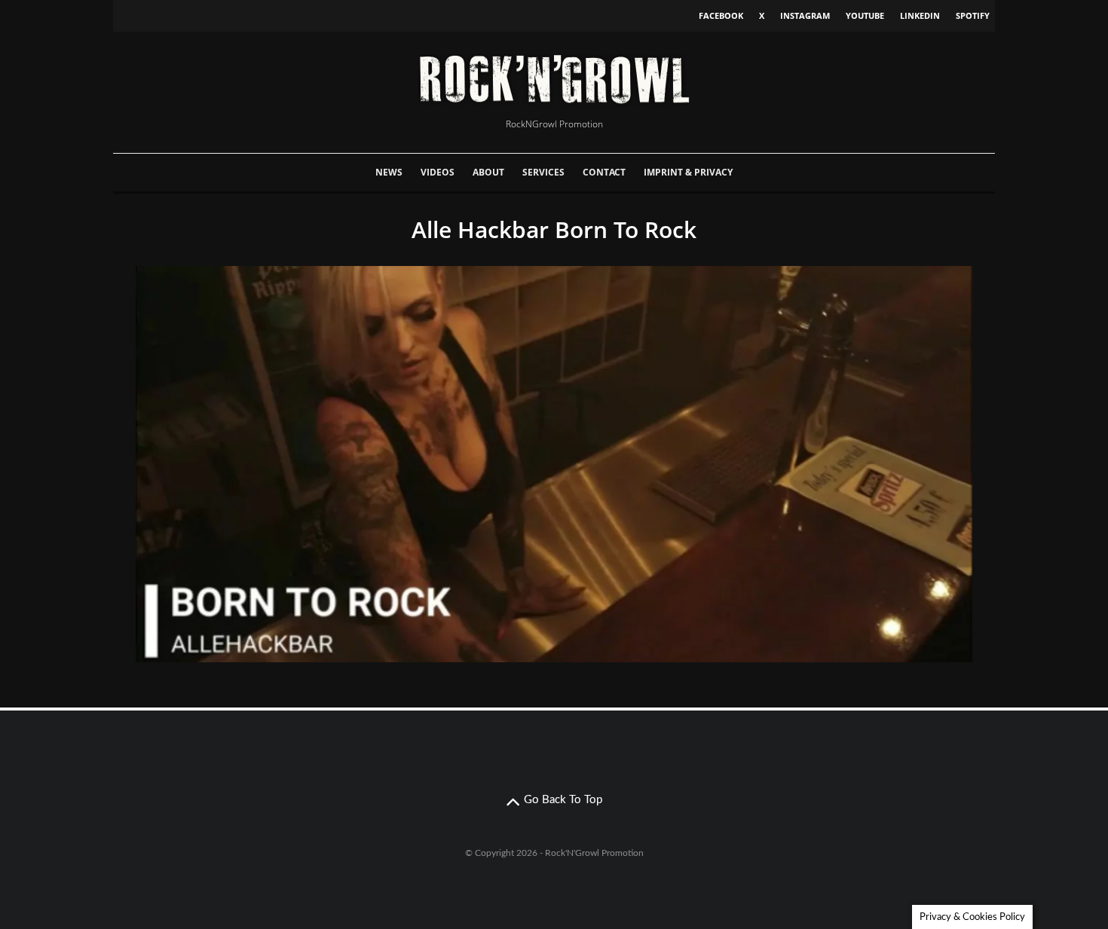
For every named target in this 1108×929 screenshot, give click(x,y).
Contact (604, 172)
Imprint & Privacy (688, 172)
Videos (438, 172)
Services (543, 172)
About (488, 172)
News (388, 172)
